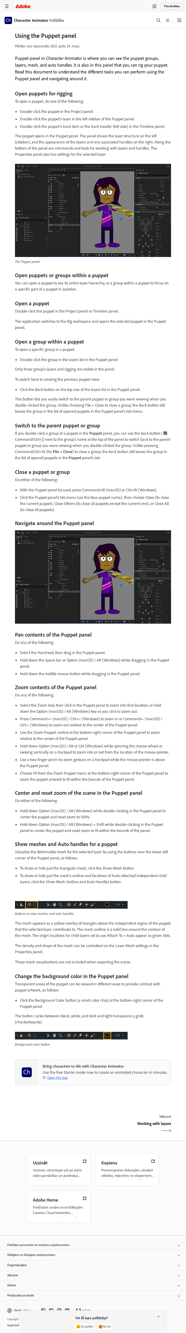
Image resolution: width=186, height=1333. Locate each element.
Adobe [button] (11, 1285)
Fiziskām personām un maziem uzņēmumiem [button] (38, 1245)
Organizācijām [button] (17, 1265)
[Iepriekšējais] (53, 1127)
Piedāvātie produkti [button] (20, 1295)
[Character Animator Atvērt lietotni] (179, 20)
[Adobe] (23, 6)
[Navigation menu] (7, 6)
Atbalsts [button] (12, 1275)
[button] (154, 6)
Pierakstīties (172, 6)
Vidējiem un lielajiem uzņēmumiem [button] (31, 1255)
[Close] (158, 1316)
